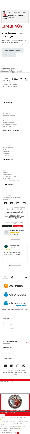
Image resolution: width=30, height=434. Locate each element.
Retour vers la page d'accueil (12, 50)
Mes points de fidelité (8, 117)
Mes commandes (7, 113)
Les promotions (7, 144)
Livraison (5, 170)
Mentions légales (7, 178)
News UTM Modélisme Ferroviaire (11, 197)
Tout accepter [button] (18, 226)
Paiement (5, 172)
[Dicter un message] (16, 433)
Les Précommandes (8, 145)
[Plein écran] (2, 415)
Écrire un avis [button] (15, 238)
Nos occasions (6, 153)
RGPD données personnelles (10, 124)
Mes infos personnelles (8, 122)
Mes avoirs (5, 120)
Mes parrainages (7, 126)
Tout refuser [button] (7, 226)
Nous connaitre (7, 195)
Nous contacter (9, 55)
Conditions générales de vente (11, 180)
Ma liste (5, 119)
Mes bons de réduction (9, 115)
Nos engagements (7, 174)
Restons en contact (8, 199)
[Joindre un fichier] (0, 433)
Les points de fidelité (8, 147)
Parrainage (5, 149)
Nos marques (6, 151)
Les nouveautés (7, 142)
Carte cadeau (6, 155)
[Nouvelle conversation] (0, 415)
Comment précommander (9, 176)
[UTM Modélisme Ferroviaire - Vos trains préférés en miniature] (5, 13)
